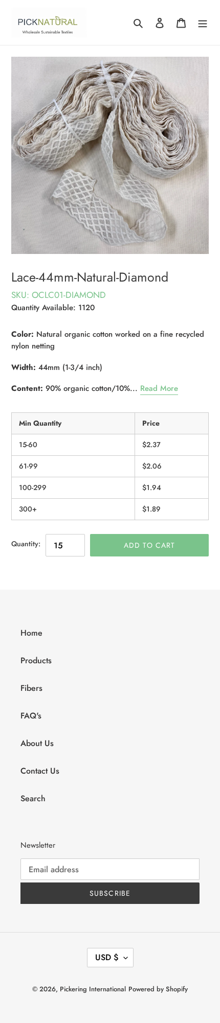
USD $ (107, 957)
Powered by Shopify (158, 989)
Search (33, 798)
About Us (37, 743)
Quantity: (25, 544)
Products (36, 660)
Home (31, 633)
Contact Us (39, 771)
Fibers (31, 688)
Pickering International (93, 989)
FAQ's (30, 716)
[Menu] (202, 22)
